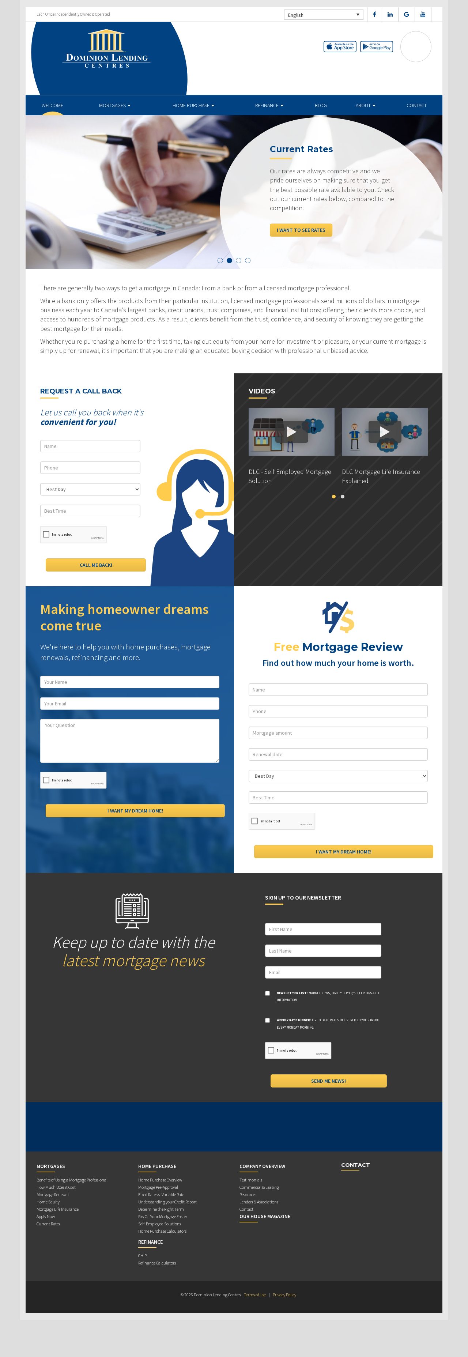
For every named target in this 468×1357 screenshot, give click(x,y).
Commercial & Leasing (259, 1187)
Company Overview (262, 1166)
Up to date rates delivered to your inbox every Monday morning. (328, 1023)
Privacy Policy (284, 1294)
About (364, 105)
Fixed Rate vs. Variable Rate (161, 1194)
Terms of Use (255, 1294)
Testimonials (250, 1180)
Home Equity (48, 1202)
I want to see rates (301, 230)
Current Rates (48, 1223)
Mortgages (113, 105)
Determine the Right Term (161, 1209)
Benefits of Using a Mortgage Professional (72, 1180)
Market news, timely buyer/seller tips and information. (328, 996)
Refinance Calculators (157, 1263)
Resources (247, 1194)
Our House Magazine (264, 1216)
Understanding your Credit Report (167, 1202)
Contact (417, 105)
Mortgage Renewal (53, 1194)
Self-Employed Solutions (159, 1223)
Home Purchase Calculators (162, 1231)
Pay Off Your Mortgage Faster (162, 1216)
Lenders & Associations (258, 1202)
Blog (321, 105)
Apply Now (46, 1216)
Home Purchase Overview (160, 1180)
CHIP (142, 1255)
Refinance (267, 105)
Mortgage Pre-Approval (158, 1187)
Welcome (52, 105)
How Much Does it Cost (56, 1187)
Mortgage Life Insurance (58, 1209)
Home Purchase (192, 105)
